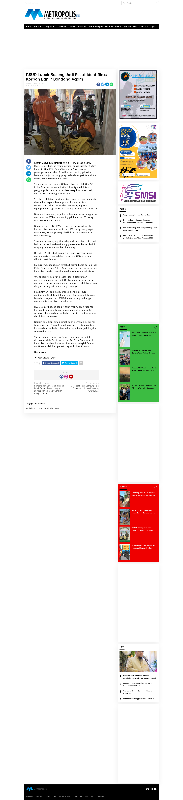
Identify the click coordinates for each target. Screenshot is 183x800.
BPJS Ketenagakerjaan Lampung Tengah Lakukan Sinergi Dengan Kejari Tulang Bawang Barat (143, 529)
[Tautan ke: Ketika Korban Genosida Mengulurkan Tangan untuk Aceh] (125, 516)
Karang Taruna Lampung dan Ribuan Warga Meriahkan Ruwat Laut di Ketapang (144, 386)
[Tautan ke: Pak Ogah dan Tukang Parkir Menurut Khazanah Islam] (125, 551)
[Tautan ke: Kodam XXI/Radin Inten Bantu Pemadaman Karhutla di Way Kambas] (125, 374)
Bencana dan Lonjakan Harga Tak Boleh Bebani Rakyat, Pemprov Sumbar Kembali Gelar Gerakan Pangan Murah (49, 388)
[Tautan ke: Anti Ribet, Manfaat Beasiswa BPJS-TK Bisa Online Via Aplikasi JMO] (125, 339)
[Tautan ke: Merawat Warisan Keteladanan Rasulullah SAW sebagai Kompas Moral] (138, 661)
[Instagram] (66, 377)
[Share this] (98, 84)
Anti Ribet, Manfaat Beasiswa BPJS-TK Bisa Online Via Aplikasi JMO (144, 334)
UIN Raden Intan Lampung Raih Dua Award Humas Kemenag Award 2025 (85, 387)
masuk (40, 408)
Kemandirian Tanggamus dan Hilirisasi (139, 699)
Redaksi (101, 796)
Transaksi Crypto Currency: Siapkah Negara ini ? (138, 692)
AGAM (28, 85)
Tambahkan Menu (31, 3)
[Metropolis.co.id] (52, 15)
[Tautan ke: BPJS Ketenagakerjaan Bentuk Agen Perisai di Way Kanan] (125, 356)
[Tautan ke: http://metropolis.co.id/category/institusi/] (155, 327)
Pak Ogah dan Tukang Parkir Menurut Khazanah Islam (143, 546)
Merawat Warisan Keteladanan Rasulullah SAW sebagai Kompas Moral (139, 677)
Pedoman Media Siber (62, 796)
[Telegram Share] (107, 84)
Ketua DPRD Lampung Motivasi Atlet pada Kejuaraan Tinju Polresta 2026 (138, 236)
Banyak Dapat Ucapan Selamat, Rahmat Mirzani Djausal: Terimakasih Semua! (138, 221)
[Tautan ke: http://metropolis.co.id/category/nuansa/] (155, 487)
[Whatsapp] (111, 84)
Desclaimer (78, 796)
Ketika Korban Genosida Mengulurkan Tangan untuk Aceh (143, 511)
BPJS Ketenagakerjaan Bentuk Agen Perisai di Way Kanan (143, 351)
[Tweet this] (103, 84)
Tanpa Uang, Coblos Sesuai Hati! (136, 215)
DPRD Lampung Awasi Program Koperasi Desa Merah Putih (140, 229)
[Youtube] (71, 377)
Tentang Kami (90, 796)
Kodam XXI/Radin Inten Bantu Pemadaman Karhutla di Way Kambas (144, 369)
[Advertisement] (91, 48)
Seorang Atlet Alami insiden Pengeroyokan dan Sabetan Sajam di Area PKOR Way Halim (143, 494)
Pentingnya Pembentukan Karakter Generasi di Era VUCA (137, 684)
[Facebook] (61, 377)
